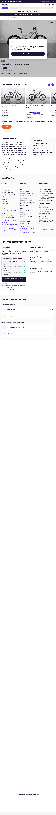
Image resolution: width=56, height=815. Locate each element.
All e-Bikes (5, 17)
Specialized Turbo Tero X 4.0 (29, 17)
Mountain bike (12, 17)
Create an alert (6, 126)
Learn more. (26, 205)
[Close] (29, 1)
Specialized (19, 17)
